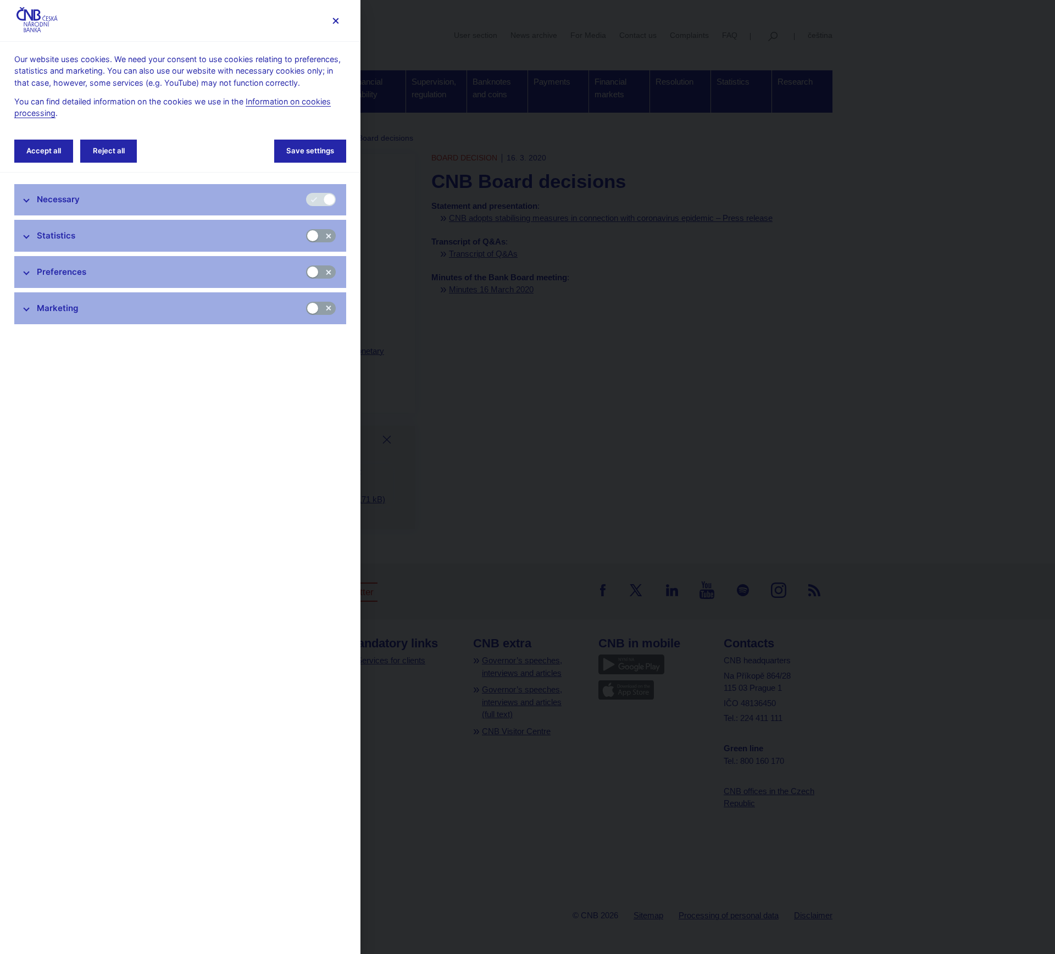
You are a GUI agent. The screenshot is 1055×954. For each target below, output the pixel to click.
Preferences (61, 272)
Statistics (56, 235)
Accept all (43, 150)
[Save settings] (335, 20)
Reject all (109, 150)
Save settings (310, 150)
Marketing (58, 308)
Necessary (58, 199)
